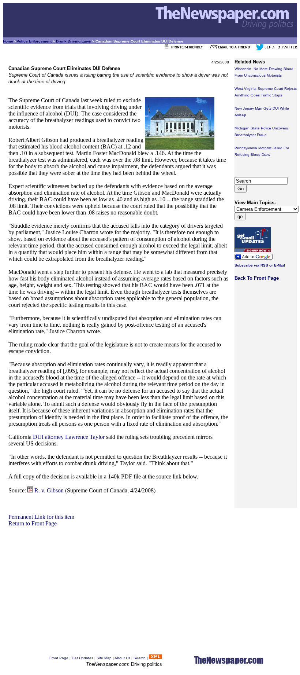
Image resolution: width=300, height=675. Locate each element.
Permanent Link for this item (41, 517)
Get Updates (82, 658)
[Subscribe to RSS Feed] (155, 658)
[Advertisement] (118, 578)
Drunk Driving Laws (73, 41)
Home (8, 41)
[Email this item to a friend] (232, 49)
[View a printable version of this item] (185, 49)
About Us (122, 658)
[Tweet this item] (276, 49)
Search (140, 658)
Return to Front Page (32, 523)
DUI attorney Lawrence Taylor (69, 437)
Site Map (104, 658)
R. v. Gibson (49, 490)
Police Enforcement (34, 41)
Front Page (58, 658)
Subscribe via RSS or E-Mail (260, 265)
